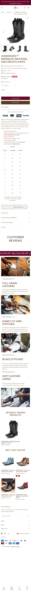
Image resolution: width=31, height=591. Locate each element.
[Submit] (28, 516)
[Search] (25, 7)
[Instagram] (5, 533)
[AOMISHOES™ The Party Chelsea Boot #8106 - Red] (19, 476)
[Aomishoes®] (15, 8)
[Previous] (3, 30)
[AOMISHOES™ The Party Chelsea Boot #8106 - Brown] (17, 476)
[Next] (27, 30)
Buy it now (15, 102)
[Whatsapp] (8, 533)
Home (2, 12)
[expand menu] (2, 8)
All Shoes (9, 12)
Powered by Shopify (15, 546)
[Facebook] (1, 533)
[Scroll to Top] (28, 583)
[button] (28, 7)
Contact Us (3, 537)
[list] (15, 30)
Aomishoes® (7, 546)
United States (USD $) (24, 533)
